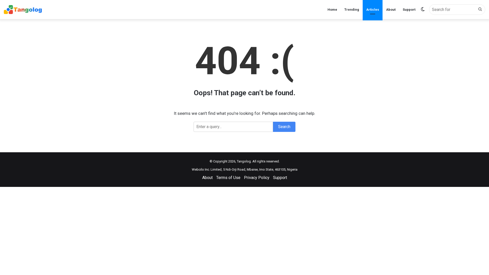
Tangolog (244, 161)
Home (332, 9)
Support (409, 9)
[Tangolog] (23, 9)
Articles (372, 9)
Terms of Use (228, 177)
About (391, 9)
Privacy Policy (256, 177)
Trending (351, 9)
